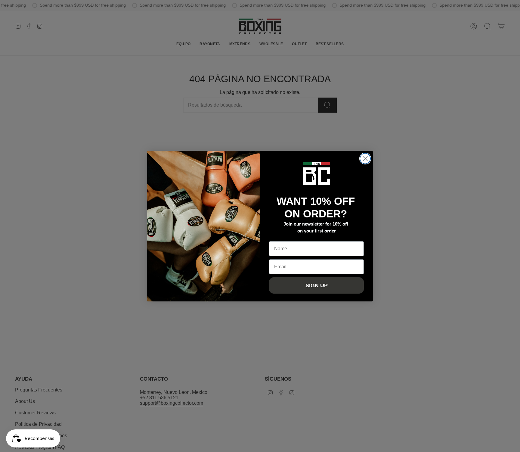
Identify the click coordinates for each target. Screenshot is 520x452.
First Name (281, 236)
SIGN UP (316, 285)
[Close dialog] (365, 158)
